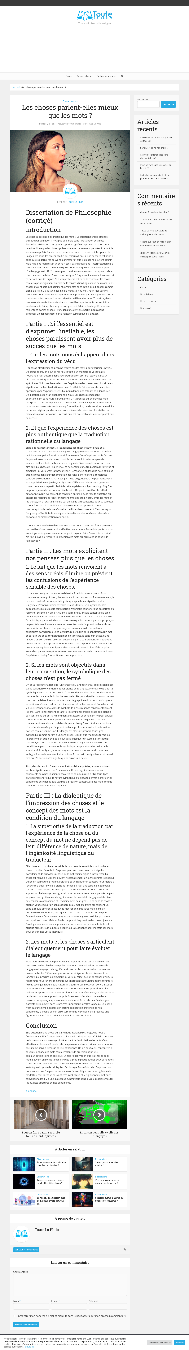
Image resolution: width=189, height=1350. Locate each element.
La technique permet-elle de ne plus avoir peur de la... (51, 1200)
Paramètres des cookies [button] (160, 1342)
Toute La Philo (94, 123)
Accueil (16, 87)
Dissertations (84, 76)
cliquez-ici (29, 1346)
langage (32, 1091)
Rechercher (142, 99)
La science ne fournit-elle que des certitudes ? (51, 1164)
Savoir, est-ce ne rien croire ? (154, 147)
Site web (93, 1301)
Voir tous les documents (26, 1249)
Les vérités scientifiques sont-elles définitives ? (50, 1181)
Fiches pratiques (106, 76)
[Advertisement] (94, 50)
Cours (69, 76)
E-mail (55, 1301)
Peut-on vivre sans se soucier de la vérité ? (107, 1181)
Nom (17, 1301)
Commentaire (20, 1271)
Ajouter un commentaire (69, 123)
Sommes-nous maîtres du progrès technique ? (109, 1199)
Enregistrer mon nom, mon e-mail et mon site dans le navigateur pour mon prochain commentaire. (71, 1316)
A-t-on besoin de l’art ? (158, 212)
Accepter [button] (180, 1342)
